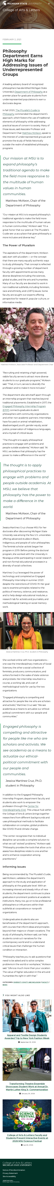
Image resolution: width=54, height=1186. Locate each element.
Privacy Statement (10, 1173)
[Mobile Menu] (49, 3)
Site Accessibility (9, 1176)
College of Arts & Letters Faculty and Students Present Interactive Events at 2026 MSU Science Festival (27, 1138)
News (5, 985)
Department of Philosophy (29, 92)
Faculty (45, 982)
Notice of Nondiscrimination (14, 1170)
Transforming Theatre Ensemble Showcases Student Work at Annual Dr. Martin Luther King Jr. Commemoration (27, 1086)
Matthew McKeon (31, 133)
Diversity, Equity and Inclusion (27, 982)
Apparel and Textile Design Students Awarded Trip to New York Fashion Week (27, 1036)
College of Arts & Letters (21, 10)
